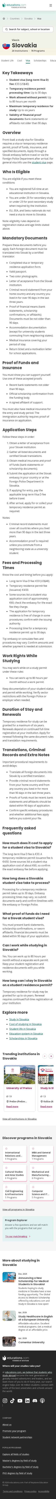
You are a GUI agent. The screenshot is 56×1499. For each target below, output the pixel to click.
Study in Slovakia (19, 1019)
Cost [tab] (19, 60)
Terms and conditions (13, 1491)
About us (7, 1424)
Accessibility (43, 1491)
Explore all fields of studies (15, 1454)
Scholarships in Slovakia (23, 1038)
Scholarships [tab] (40, 60)
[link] (39, 18)
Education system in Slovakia (26, 1033)
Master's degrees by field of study (19, 1460)
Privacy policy (30, 1491)
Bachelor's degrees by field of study (20, 1466)
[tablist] (28, 60)
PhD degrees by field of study (17, 1473)
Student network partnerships (17, 1437)
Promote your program (14, 1430)
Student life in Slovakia (22, 1029)
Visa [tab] (28, 60)
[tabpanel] (28, 555)
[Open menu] (51, 5)
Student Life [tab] (7, 60)
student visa (39, 162)
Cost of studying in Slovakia (25, 1024)
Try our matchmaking (16, 1236)
